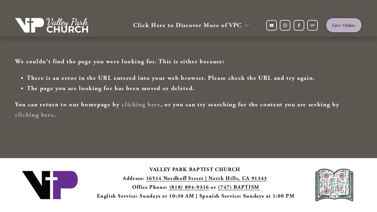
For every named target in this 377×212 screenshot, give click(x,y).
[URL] (312, 25)
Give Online (343, 25)
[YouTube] (271, 25)
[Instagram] (285, 25)
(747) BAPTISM (238, 187)
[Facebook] (299, 25)
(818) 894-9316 (189, 187)
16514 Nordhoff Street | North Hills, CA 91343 (206, 178)
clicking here (141, 104)
